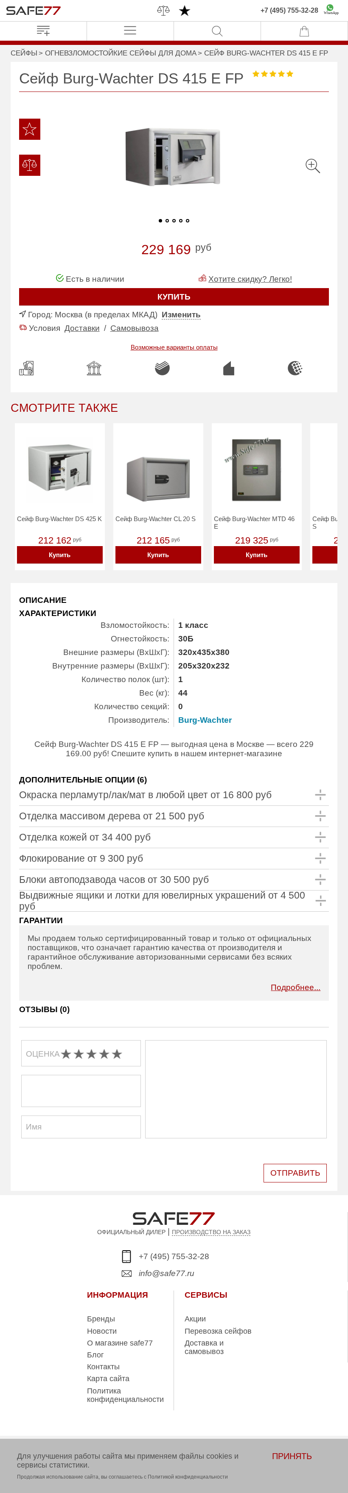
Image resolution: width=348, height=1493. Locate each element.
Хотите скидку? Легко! (250, 279)
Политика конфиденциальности (125, 1395)
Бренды (101, 1319)
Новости (102, 1331)
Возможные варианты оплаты (174, 347)
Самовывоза (134, 328)
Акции (195, 1319)
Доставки (82, 328)
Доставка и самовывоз (204, 1347)
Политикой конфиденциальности (188, 1477)
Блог (95, 1355)
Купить (59, 554)
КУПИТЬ (174, 296)
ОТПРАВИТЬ (295, 1172)
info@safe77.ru (166, 1273)
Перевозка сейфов (218, 1331)
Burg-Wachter (205, 720)
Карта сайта (108, 1378)
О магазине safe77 (120, 1343)
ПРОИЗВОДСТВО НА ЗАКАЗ (211, 1232)
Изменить (181, 314)
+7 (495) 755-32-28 (289, 10)
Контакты (103, 1367)
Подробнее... (295, 987)
